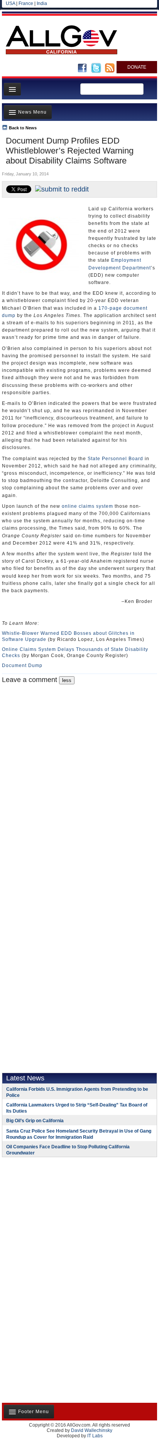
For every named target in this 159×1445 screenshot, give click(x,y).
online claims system (87, 506)
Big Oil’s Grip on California (35, 1120)
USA (10, 3)
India (42, 3)
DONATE (136, 67)
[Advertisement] (50, 1213)
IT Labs (95, 1435)
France (26, 3)
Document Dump (22, 665)
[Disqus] (79, 780)
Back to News (23, 128)
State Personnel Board (115, 458)
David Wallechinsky (91, 1430)
